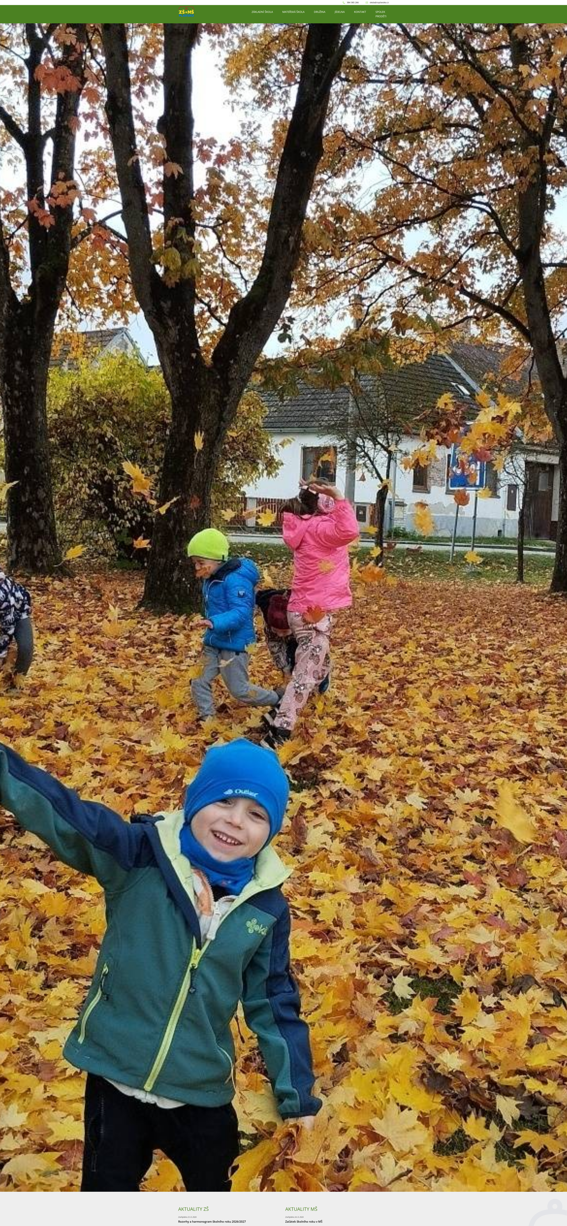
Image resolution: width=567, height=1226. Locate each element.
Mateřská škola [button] (293, 12)
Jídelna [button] (340, 12)
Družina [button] (319, 12)
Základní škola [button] (262, 12)
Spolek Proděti (380, 14)
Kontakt (360, 12)
